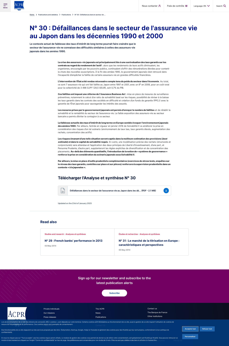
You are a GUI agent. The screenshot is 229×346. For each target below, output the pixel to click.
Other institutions (154, 316)
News (98, 313)
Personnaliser (190, 337)
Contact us (152, 308)
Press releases (50, 317)
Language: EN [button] (200, 6)
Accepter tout (190, 329)
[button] (221, 6)
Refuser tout (207, 329)
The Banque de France (157, 312)
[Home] (17, 316)
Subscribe (114, 293)
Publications (101, 317)
